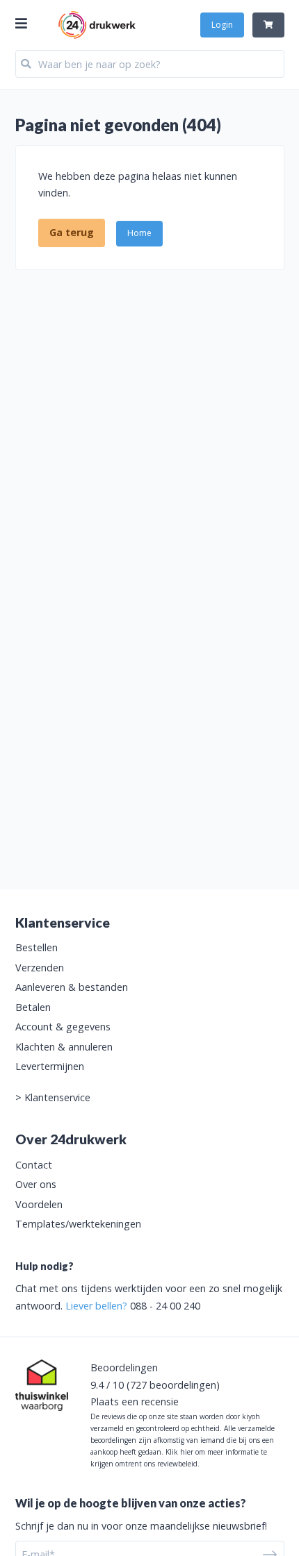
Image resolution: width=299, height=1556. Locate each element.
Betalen (33, 1007)
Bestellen (36, 947)
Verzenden (39, 967)
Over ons (35, 1184)
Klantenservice (57, 1097)
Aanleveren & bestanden (71, 987)
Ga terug (71, 232)
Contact (33, 1164)
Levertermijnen (49, 1066)
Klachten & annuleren (64, 1046)
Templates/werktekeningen (78, 1223)
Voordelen (39, 1204)
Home (139, 233)
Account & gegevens (63, 1026)
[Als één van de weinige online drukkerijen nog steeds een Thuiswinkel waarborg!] (41, 1385)
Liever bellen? (96, 1305)
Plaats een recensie (134, 1401)
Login (222, 25)
